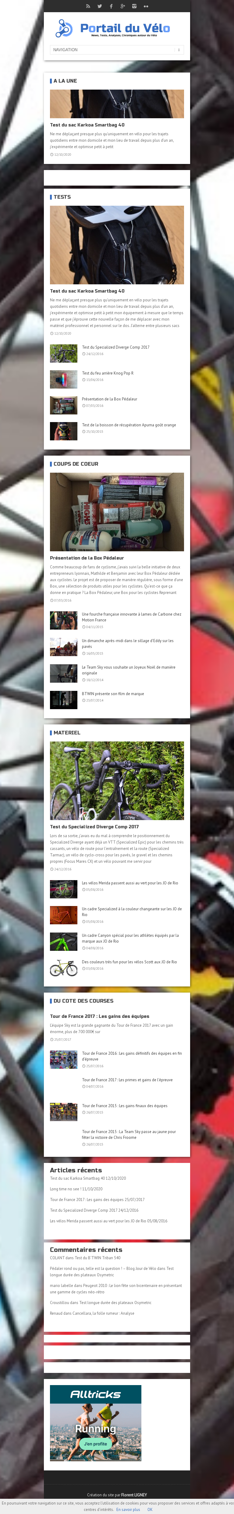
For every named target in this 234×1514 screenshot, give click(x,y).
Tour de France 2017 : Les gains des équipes (99, 1016)
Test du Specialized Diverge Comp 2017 (116, 347)
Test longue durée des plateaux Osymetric (115, 1302)
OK (150, 1509)
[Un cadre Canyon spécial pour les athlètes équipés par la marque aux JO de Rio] (63, 942)
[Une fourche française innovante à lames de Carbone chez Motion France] (63, 620)
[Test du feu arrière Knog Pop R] (63, 379)
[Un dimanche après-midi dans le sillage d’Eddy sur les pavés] (63, 647)
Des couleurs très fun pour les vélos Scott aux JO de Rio (129, 962)
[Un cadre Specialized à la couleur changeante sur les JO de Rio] (63, 915)
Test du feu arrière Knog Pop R (107, 373)
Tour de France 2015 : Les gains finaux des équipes (125, 1105)
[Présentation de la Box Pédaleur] (63, 405)
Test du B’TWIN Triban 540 (97, 1257)
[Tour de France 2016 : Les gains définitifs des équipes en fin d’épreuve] (63, 1059)
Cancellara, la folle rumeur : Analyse (103, 1313)
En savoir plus (128, 1509)
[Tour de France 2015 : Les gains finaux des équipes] (63, 1112)
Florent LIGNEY (134, 1495)
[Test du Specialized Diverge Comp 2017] (63, 353)
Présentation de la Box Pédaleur (109, 399)
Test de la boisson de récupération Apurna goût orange (129, 425)
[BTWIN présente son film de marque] (63, 700)
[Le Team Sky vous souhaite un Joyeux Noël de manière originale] (63, 673)
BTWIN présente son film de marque (113, 693)
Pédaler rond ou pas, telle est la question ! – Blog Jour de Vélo (103, 1268)
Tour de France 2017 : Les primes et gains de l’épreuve (127, 1079)
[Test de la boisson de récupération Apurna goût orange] (63, 431)
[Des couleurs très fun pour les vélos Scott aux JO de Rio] (63, 968)
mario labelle (61, 1285)
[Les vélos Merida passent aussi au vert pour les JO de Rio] (63, 889)
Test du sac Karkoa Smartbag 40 (87, 125)
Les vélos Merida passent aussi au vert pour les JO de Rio (130, 883)
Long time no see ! (65, 1189)
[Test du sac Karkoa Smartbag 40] (117, 245)
